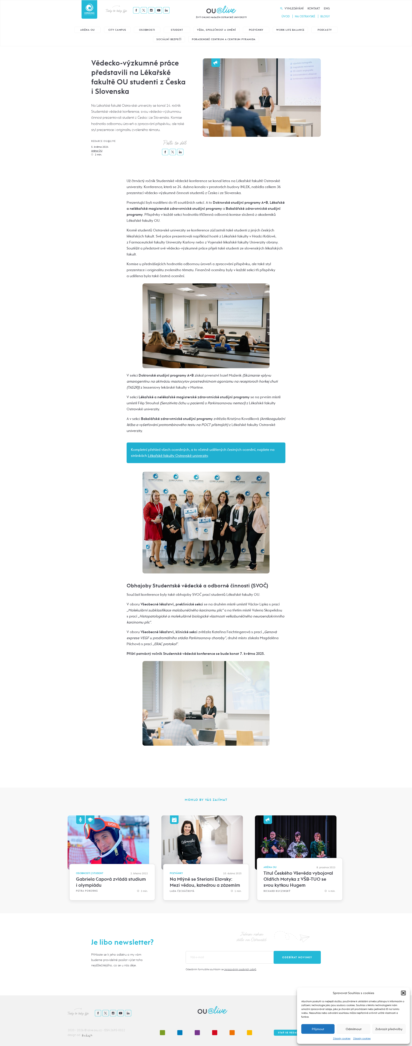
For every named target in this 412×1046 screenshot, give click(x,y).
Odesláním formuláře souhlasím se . (221, 969)
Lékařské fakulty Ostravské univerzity (178, 455)
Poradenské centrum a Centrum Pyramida (224, 39)
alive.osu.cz (94, 1030)
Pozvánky (256, 30)
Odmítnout (353, 1029)
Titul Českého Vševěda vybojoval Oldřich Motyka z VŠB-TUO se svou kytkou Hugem (298, 879)
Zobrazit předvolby (389, 1029)
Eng (327, 8)
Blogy (325, 16)
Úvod (286, 16)
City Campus (117, 30)
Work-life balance (290, 30)
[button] (403, 993)
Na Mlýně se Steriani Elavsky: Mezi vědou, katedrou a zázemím (205, 882)
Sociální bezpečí (168, 39)
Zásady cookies (341, 1038)
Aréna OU (87, 30)
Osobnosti (147, 30)
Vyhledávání (294, 8)
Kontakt (313, 8)
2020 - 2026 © (77, 1030)
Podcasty (325, 30)
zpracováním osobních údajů (240, 969)
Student (177, 30)
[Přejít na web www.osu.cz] (89, 9)
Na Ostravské (305, 16)
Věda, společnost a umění (216, 30)
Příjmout (318, 1029)
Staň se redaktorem (292, 1032)
